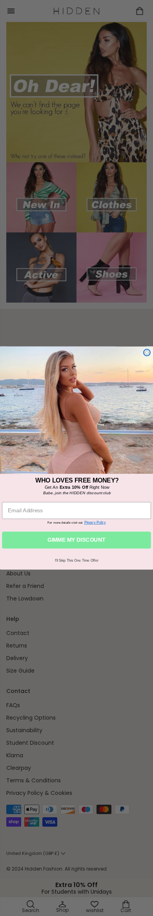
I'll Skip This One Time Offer (76, 560)
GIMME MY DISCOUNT (76, 540)
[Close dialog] (147, 352)
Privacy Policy (95, 522)
